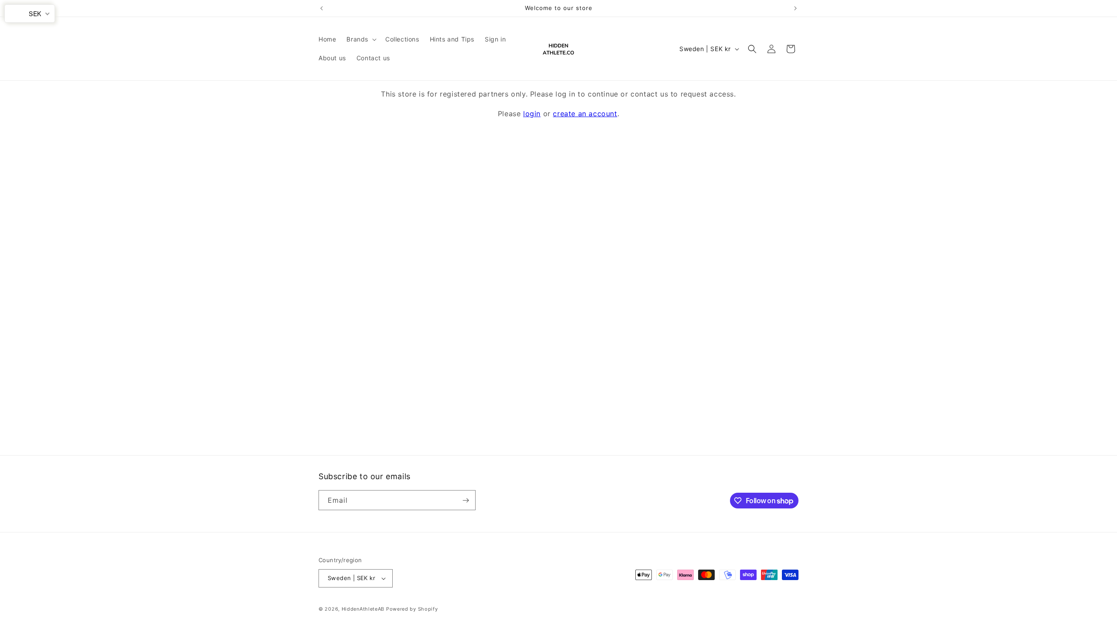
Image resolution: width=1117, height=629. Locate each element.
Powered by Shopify (412, 609)
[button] (360, 39)
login (532, 113)
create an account (585, 113)
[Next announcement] (795, 8)
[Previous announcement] (321, 8)
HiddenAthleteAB (363, 609)
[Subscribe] (465, 500)
